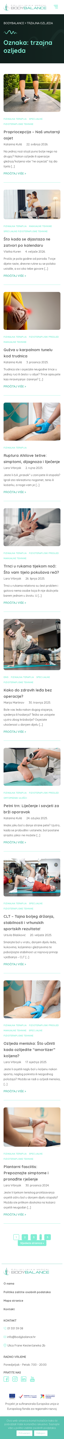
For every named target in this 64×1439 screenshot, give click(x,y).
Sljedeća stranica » (32, 1243)
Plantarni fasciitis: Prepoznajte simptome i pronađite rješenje (26, 1173)
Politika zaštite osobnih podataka (27, 1292)
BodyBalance (14, 23)
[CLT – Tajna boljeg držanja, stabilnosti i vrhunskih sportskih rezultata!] (32, 895)
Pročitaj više (14, 173)
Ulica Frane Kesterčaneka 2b (26, 1345)
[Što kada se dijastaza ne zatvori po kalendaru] (32, 218)
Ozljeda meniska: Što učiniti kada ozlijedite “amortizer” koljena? (29, 1049)
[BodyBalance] (26, 1274)
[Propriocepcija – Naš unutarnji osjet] (32, 111)
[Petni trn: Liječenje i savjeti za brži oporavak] (32, 784)
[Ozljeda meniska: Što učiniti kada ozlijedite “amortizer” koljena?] (32, 1017)
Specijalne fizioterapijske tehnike (25, 231)
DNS (6, 677)
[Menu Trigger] (56, 7)
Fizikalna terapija (15, 118)
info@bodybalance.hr (21, 1337)
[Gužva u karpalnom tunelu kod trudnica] (32, 329)
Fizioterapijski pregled (44, 336)
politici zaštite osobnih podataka (36, 1428)
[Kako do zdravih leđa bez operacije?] (32, 669)
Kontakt (9, 1309)
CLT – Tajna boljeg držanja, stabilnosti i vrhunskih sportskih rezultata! (29, 922)
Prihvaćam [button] (24, 1433)
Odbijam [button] (40, 1433)
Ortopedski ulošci (15, 797)
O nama (9, 1283)
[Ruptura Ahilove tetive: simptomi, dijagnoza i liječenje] (32, 439)
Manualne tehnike (40, 226)
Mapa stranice (13, 1300)
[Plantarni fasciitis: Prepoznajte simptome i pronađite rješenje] (32, 1145)
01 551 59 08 (15, 1328)
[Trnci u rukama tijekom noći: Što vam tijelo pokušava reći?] (32, 545)
